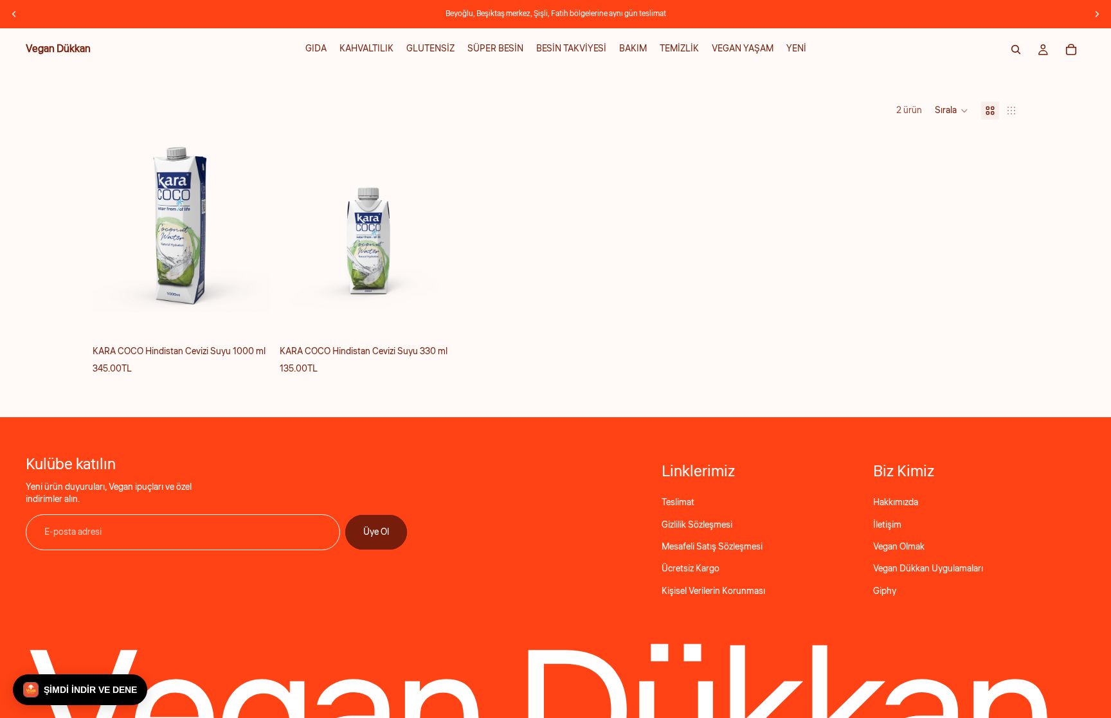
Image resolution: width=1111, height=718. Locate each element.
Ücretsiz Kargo (690, 568)
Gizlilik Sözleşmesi (697, 525)
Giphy (884, 591)
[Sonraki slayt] (1097, 14)
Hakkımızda (895, 502)
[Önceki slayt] (14, 14)
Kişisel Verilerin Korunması (713, 591)
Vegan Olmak (899, 547)
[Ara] (1016, 49)
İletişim (887, 525)
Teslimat (678, 502)
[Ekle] (249, 293)
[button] (951, 110)
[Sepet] (1071, 49)
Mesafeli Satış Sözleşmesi (712, 547)
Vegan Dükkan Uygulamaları (928, 568)
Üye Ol (376, 532)
